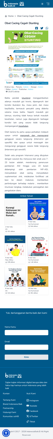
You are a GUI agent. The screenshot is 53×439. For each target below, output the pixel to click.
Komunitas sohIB (11, 416)
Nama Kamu (10, 327)
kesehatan (23, 126)
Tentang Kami (9, 400)
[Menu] (47, 4)
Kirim (26, 357)
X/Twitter (33, 416)
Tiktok (32, 421)
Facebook (33, 411)
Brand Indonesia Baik (12, 404)
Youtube (33, 405)
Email (7, 341)
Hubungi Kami (9, 412)
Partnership (8, 408)
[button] (6, 433)
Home (11, 16)
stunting (26, 98)
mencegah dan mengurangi (34, 135)
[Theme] (42, 4)
